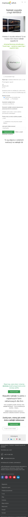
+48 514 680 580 (8, 454)
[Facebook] (2, 477)
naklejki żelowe (9, 411)
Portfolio (11, 445)
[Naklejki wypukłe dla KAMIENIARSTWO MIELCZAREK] (7, 229)
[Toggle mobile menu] (25, 2)
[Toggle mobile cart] (22, 2)
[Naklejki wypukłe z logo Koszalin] (7, 276)
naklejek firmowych (8, 406)
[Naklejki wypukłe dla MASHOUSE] (7, 306)
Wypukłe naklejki (9, 396)
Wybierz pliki (5, 86)
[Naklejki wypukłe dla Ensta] (7, 244)
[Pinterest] (10, 477)
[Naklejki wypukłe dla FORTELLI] (7, 293)
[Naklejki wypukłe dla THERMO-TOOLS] (7, 204)
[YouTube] (14, 477)
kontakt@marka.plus (9, 458)
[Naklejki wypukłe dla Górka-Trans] (7, 145)
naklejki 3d (19, 142)
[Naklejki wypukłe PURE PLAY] (7, 368)
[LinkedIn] (18, 477)
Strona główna (4, 445)
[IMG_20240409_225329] (14, 16)
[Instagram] (6, 477)
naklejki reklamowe (16, 420)
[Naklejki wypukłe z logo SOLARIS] (7, 335)
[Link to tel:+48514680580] (2, 454)
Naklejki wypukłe (14, 10)
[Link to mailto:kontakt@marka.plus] (2, 458)
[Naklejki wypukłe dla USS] (7, 176)
